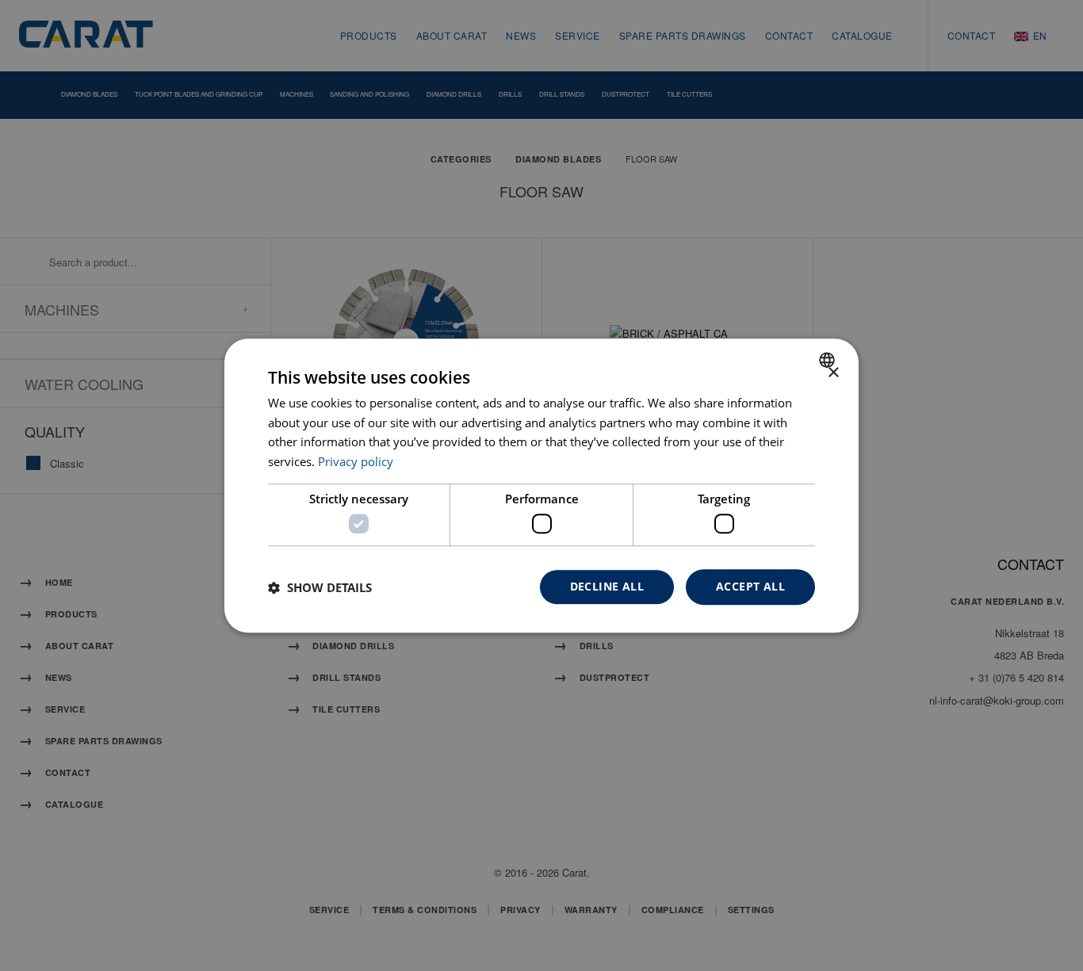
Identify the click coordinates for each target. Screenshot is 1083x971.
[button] (320, 587)
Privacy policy (355, 461)
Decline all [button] (607, 586)
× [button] (833, 373)
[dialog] (541, 485)
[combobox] (829, 360)
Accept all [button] (750, 586)
